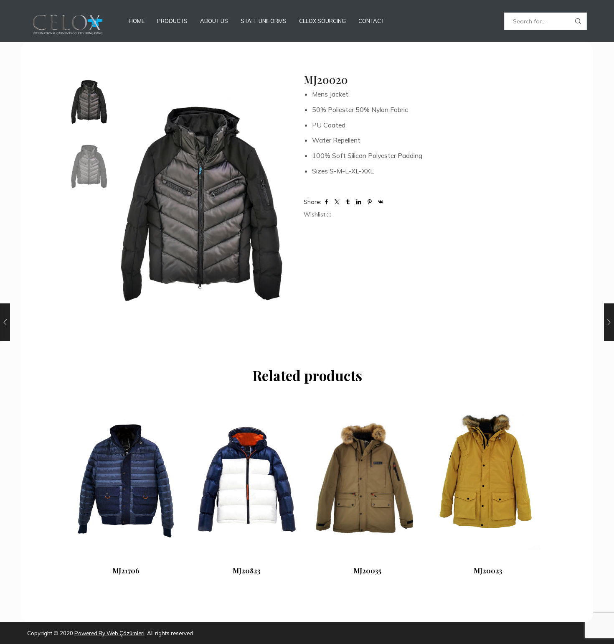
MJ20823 (247, 570)
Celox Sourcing (322, 21)
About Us (214, 21)
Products (172, 21)
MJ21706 (126, 570)
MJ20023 (488, 570)
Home (137, 21)
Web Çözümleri (125, 633)
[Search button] (578, 21)
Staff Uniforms (264, 21)
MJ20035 (367, 570)
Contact (371, 21)
